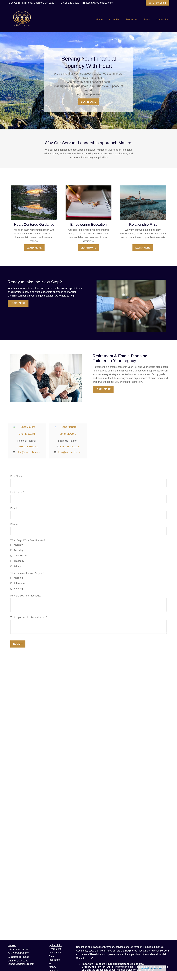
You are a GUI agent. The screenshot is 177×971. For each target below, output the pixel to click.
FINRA (108, 950)
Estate (52, 956)
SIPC (115, 950)
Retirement (55, 949)
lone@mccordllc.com (69, 452)
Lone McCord (68, 433)
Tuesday (18, 550)
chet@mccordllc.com (28, 452)
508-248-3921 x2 (69, 446)
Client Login (159, 2)
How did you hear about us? (25, 595)
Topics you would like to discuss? (28, 617)
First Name (16, 476)
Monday (18, 544)
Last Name (16, 492)
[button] (99, 19)
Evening (18, 588)
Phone (14, 524)
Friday (17, 566)
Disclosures (137, 964)
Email (13, 508)
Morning (18, 577)
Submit (18, 644)
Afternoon (19, 583)
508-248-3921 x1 (28, 446)
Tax (51, 963)
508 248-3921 (71, 2)
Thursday (19, 561)
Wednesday (20, 555)
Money (52, 967)
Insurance (54, 959)
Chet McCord (27, 433)
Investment (55, 952)
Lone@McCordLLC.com (99, 2)
